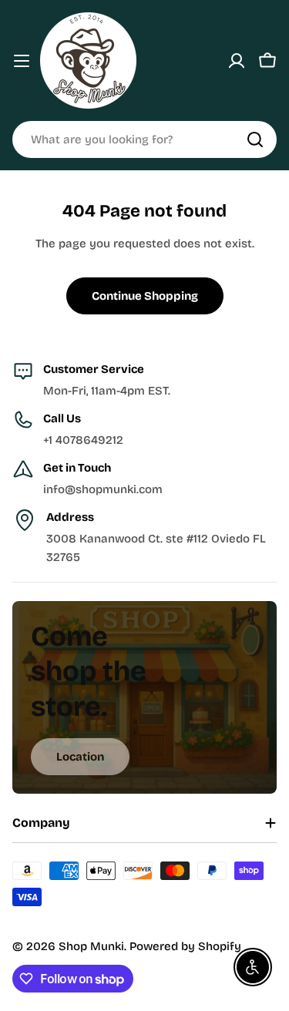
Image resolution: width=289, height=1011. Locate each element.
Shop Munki (91, 946)
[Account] (236, 61)
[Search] (255, 139)
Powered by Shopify (185, 946)
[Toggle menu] (21, 61)
